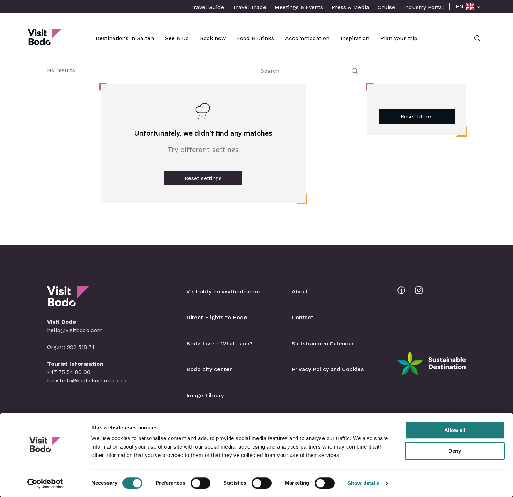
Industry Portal (423, 7)
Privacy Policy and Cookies (328, 369)
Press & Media (350, 7)
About (300, 291)
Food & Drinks (255, 38)
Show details (363, 483)
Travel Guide (207, 7)
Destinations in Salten (125, 38)
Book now (213, 38)
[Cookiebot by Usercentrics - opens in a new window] (45, 483)
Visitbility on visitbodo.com (223, 291)
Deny (454, 451)
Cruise (386, 7)
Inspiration (355, 38)
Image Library (205, 395)
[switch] (200, 483)
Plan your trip (398, 38)
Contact (302, 317)
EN (459, 6)
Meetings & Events (299, 7)
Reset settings (203, 178)
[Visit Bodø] (44, 42)
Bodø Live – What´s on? (219, 343)
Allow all (454, 430)
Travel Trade (249, 7)
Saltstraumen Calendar (323, 343)
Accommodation (307, 38)
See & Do (177, 38)
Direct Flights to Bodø (216, 317)
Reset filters (417, 116)
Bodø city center (209, 369)
